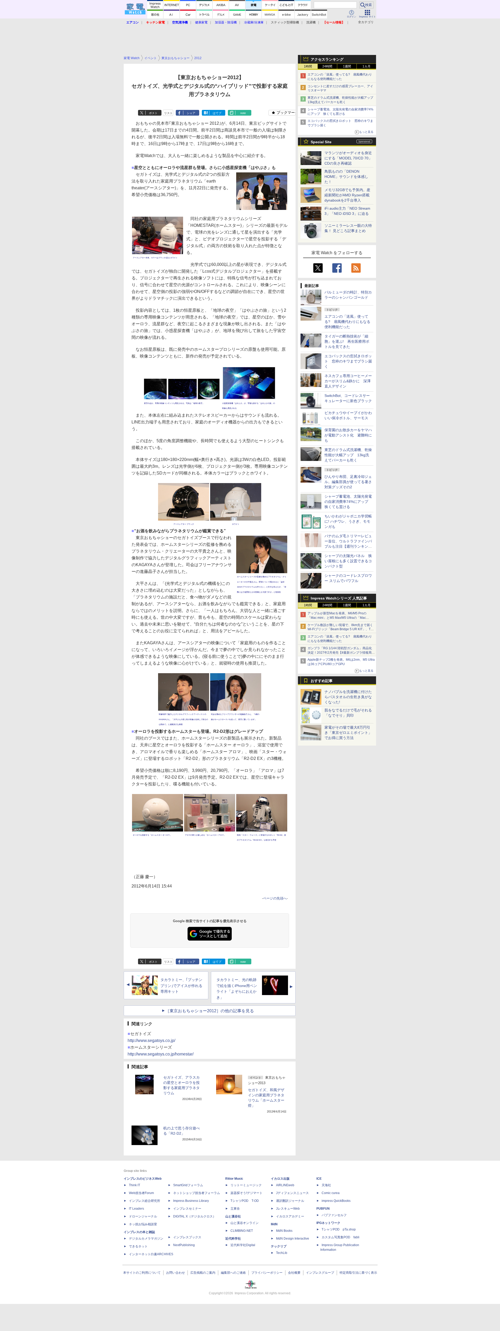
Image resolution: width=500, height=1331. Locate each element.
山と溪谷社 (233, 1216)
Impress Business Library (191, 1201)
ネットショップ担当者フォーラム (196, 1193)
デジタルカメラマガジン (146, 1238)
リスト (168, 113)
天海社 (326, 1185)
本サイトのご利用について (142, 1272)
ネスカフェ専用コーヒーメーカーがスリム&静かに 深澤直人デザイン (348, 381)
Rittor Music (234, 1178)
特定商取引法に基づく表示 (358, 1272)
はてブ (217, 113)
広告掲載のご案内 (202, 1272)
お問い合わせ (175, 1272)
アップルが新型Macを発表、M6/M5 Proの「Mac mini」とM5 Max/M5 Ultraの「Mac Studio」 (337, 617)
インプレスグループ (320, 1272)
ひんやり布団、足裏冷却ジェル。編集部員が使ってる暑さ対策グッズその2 (348, 481)
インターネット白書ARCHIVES (151, 1254)
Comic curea (331, 1193)
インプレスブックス (187, 1237)
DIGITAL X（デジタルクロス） (194, 1216)
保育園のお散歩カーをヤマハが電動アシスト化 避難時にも (348, 435)
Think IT (134, 1185)
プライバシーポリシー (267, 1272)
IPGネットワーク (328, 1223)
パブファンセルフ (334, 1215)
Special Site (321, 142)
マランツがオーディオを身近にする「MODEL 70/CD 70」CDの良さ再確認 (348, 158)
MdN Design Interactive (292, 1238)
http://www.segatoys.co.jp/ (151, 1040)
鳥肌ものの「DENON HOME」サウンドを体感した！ (346, 176)
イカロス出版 (280, 1178)
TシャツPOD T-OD (244, 1201)
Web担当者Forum (141, 1193)
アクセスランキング (327, 59)
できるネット (138, 1246)
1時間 (308, 66)
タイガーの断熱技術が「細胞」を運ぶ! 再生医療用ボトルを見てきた (346, 341)
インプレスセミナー (187, 1208)
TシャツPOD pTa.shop (339, 1229)
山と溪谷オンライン (244, 1223)
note (243, 113)
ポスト (153, 113)
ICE (319, 1178)
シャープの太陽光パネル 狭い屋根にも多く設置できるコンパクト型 (348, 561)
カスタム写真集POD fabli (340, 1237)
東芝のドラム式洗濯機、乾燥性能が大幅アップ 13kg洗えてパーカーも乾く (348, 455)
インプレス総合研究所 (144, 1201)
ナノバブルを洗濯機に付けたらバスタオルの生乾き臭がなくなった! (348, 697)
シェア (191, 113)
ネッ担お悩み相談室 (143, 1224)
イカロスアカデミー (290, 1216)
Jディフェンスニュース (292, 1193)
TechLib (281, 1253)
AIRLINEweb (285, 1185)
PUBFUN (323, 1208)
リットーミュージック (246, 1185)
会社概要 (294, 1272)
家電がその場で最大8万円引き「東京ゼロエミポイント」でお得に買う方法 (348, 732)
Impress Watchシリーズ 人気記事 (339, 598)
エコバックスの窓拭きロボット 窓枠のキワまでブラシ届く (348, 361)
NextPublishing (184, 1245)
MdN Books (284, 1231)
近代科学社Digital (242, 1245)
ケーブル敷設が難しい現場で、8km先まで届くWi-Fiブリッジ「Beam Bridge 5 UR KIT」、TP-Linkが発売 (341, 629)
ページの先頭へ (275, 898)
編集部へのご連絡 (233, 1272)
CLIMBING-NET (241, 1231)
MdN (274, 1224)
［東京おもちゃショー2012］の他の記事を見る (209, 1011)
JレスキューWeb (288, 1208)
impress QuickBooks (336, 1201)
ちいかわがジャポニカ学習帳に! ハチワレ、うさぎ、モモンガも (348, 521)
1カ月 (366, 66)
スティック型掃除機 (285, 22)
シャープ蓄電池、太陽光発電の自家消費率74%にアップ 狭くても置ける (348, 501)
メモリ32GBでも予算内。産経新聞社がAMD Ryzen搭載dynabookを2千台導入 (347, 195)
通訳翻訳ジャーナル (290, 1201)
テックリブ (278, 1246)
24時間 (327, 66)
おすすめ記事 (322, 681)
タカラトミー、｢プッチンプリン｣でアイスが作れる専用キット (181, 986)
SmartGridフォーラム (188, 1185)
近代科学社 (233, 1238)
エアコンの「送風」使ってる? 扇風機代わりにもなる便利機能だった (347, 321)
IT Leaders (136, 1208)
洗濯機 (311, 22)
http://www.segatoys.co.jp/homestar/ (160, 1054)
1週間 (347, 66)
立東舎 (235, 1208)
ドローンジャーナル (143, 1216)
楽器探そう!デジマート (246, 1193)
